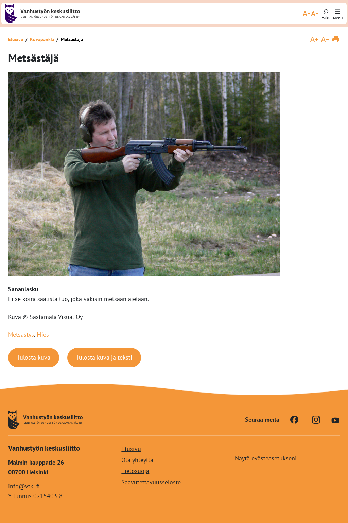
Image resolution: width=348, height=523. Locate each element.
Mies (43, 334)
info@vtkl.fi (24, 486)
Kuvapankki (42, 39)
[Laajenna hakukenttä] (325, 13)
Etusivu (15, 39)
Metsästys (21, 334)
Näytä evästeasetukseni (266, 458)
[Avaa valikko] (338, 11)
